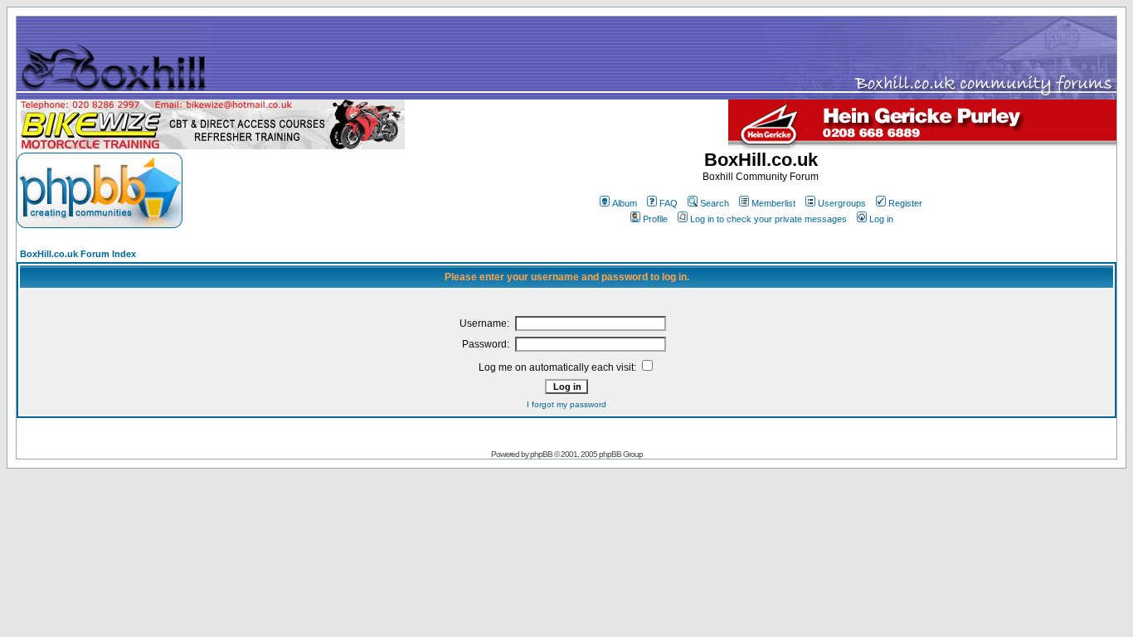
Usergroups (842, 203)
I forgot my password (566, 404)
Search (714, 203)
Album (624, 203)
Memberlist (773, 203)
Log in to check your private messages (768, 219)
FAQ (668, 203)
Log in (881, 219)
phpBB (541, 454)
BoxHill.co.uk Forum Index (78, 254)
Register (905, 203)
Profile (655, 219)
